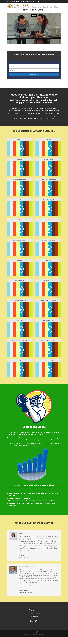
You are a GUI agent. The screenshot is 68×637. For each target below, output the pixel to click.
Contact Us (34, 621)
